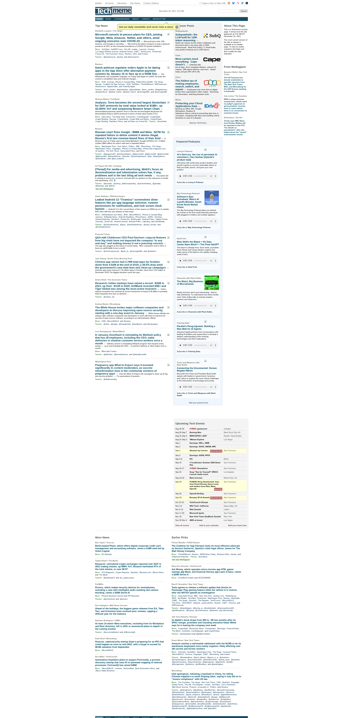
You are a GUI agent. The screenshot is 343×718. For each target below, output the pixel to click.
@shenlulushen (219, 704)
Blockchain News (196, 628)
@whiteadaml (185, 634)
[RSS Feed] (229, 3)
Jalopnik (196, 603)
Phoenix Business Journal (112, 596)
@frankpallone (186, 657)
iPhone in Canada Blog (125, 82)
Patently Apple (129, 86)
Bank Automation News (145, 668)
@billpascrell (224, 697)
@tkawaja (99, 186)
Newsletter (159, 19)
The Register (203, 600)
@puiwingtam (217, 664)
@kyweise (235, 660)
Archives (109, 3)
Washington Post (109, 146)
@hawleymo (206, 694)
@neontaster (189, 699)
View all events (182, 525)
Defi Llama (106, 117)
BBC (138, 146)
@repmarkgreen (193, 692)
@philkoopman (178, 610)
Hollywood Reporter (180, 557)
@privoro (124, 599)
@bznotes (107, 183)
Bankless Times (116, 121)
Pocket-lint (156, 51)
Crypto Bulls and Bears (139, 119)
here (238, 49)
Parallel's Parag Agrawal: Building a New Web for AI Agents (196, 327)
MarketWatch (119, 331)
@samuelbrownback (180, 701)
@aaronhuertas (194, 662)
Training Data (194, 351)
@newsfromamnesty (225, 690)
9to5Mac (135, 84)
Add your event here (237, 525)
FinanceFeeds (233, 628)
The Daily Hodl (118, 117)
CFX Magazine (108, 572)
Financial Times (102, 234)
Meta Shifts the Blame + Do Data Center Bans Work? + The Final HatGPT (198, 243)
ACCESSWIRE (204, 578)
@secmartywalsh (194, 660)
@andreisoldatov (124, 154)
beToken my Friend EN (137, 121)
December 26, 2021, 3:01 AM (171, 11)
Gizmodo (99, 221)
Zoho (177, 77)
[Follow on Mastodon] (242, 3)
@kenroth (192, 697)
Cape (177, 55)
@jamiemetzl (177, 699)
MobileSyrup (230, 596)
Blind (104, 351)
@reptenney (213, 699)
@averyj (116, 183)
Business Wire (223, 554)
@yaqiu (214, 697)
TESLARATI (187, 603)
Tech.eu (110, 542)
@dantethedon (178, 694)
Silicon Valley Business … (106, 671)
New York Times (196, 584)
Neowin (98, 84)
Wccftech (115, 219)
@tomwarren (133, 57)
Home (99, 19)
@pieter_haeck (115, 92)
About (136, 19)
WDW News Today (208, 554)
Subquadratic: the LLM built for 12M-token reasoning (186, 37)
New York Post (205, 596)
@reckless (203, 557)
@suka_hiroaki (149, 224)
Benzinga (221, 628)
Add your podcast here (198, 403)
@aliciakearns (186, 690)
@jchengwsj (206, 692)
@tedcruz (230, 692)
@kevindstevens (121, 354)
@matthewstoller (204, 704)
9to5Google (136, 219)
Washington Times (103, 149)
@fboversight (129, 632)
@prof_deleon (200, 657)
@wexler (126, 156)
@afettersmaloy (110, 379)
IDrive (178, 100)
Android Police (148, 219)
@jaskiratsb (226, 706)
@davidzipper (186, 608)
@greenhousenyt (179, 662)
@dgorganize (208, 662)
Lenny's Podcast (195, 182)
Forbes (145, 54)
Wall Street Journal (118, 605)
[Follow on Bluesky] (233, 3)
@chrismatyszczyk (111, 251)
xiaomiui (98, 217)
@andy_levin (224, 660)
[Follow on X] (247, 3)
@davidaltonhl (204, 697)
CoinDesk (115, 99)
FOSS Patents (193, 542)
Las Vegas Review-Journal (106, 51)
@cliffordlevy (200, 664)
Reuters (128, 54)
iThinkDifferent (147, 84)
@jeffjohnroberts (203, 634)
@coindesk (162, 121)
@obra (106, 324)
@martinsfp (228, 610)
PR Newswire (133, 596)
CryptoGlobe (123, 119)
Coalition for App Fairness (114, 84)
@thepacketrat (178, 692)
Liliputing (146, 221)
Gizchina (158, 217)
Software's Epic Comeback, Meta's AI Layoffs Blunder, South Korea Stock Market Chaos (189, 202)
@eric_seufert (109, 89)
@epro (123, 224)
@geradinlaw (122, 89)
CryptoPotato (156, 119)
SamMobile (160, 221)
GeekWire (191, 652)
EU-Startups (107, 554)
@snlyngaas (152, 324)
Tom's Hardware (228, 685)
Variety (233, 554)
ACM (104, 82)
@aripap (117, 166)
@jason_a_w (212, 657)
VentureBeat (128, 668)
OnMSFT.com (117, 49)
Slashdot (134, 572)
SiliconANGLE (135, 215)
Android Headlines (126, 217)
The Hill (127, 49)
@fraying (190, 610)
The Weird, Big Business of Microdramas (190, 282)
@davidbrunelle (139, 354)
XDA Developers (117, 196)
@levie (112, 186)
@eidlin (229, 662)
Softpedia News (110, 217)
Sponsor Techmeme (197, 123)
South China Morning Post (120, 258)
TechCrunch (146, 51)
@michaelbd (190, 704)
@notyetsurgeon (179, 660)
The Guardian (184, 682)
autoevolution (207, 603)
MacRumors (100, 86)
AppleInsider (112, 86)
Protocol (232, 603)
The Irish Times (112, 151)
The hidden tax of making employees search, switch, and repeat (187, 85)
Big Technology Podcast (199, 227)
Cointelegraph (143, 117)
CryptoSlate (155, 117)
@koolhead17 (109, 578)
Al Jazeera (99, 151)
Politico (132, 146)
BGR (126, 215)
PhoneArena (140, 217)
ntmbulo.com (218, 596)
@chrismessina (201, 610)
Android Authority (102, 219)
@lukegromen (178, 704)
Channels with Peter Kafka (200, 312)
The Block (113, 561)
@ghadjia (156, 183)
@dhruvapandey (129, 183)
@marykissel (225, 701)
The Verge (117, 31)
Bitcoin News (158, 572)
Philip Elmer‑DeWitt (144, 82)
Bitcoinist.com (145, 572)
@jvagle (114, 324)
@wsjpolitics (202, 699)
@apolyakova (159, 156)
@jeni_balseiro (117, 158)
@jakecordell (137, 154)
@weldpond (137, 324)
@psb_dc (125, 251)
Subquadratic (181, 31)
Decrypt (112, 119)
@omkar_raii (108, 297)
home (240, 44)
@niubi (216, 694)
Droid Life (109, 221)
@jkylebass (198, 690)
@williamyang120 (179, 706)
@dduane (214, 610)
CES (135, 54)
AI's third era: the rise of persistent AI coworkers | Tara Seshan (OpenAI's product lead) (197, 157)
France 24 (99, 54)
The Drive (176, 603)
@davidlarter (100, 158)
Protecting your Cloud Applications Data (188, 105)
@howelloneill (125, 324)
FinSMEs (99, 584)
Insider (135, 49)
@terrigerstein (178, 664)
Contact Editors (151, 3)
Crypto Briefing (101, 119)
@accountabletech (111, 632)
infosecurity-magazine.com (154, 149)
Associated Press (127, 151)
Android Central (126, 51)
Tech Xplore (122, 146)
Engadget (116, 149)
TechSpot (105, 49)
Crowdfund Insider (186, 578)
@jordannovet (109, 57)
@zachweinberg (144, 183)
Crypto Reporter (122, 572)
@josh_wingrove (193, 694)
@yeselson (224, 657)
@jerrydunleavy (197, 701)
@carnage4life (143, 92)
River (108, 19)
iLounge (110, 82)
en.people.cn (203, 687)
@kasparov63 (109, 154)
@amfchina (232, 704)
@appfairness (161, 89)
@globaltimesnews (229, 694)
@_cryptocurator (127, 578)
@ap (150, 156)
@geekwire (220, 662)
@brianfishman (114, 156)
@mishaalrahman (110, 224)
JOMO (150, 217)
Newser (226, 598)
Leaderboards (121, 19)
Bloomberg (146, 146)
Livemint (142, 49)
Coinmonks (130, 117)
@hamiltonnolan (210, 660)
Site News (135, 3)
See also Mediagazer (104, 189)
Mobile (98, 3)
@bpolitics (212, 708)
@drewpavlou (218, 692)
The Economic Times (114, 54)
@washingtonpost (138, 156)
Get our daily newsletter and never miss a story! (146, 27)
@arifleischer (209, 690)
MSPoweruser (161, 84)
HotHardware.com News (112, 215)
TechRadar (182, 598)
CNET (136, 51)
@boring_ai (198, 608)
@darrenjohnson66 (225, 608)
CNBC (117, 620)
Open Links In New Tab (213, 3)
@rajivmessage (211, 701)
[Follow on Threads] (238, 3)
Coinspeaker (210, 628)
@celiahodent (210, 608)
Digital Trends (161, 219)
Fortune (151, 49)
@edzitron (152, 251)
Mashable (235, 598)
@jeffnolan (108, 354)
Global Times (177, 685)
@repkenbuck (101, 92)
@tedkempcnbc (178, 708)
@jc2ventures (109, 599)
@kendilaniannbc (179, 697)
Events (146, 19)
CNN (104, 321)
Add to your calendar (209, 525)
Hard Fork (192, 267)
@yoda (120, 57)
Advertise (122, 3)
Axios (142, 151)
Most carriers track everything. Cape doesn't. (186, 61)
